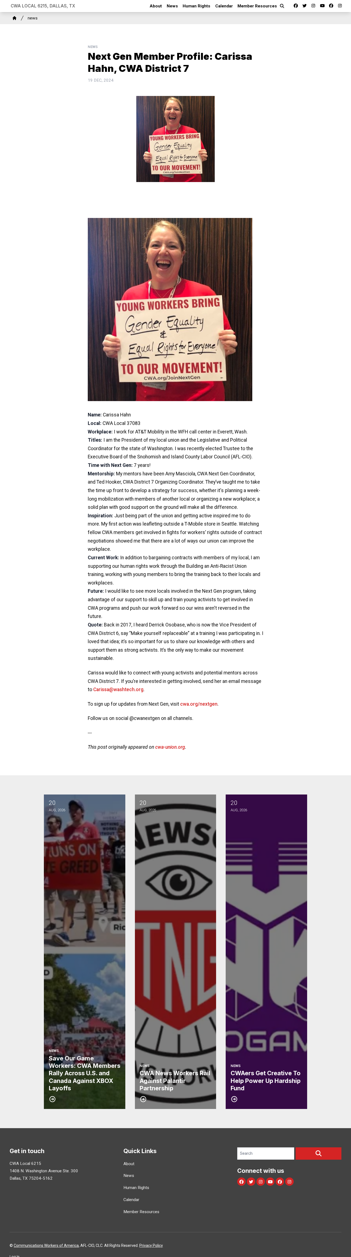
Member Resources (257, 6)
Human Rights (196, 6)
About (156, 6)
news (33, 18)
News (172, 6)
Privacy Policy (151, 1245)
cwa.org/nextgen (198, 704)
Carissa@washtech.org (118, 689)
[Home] (14, 18)
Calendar (224, 6)
